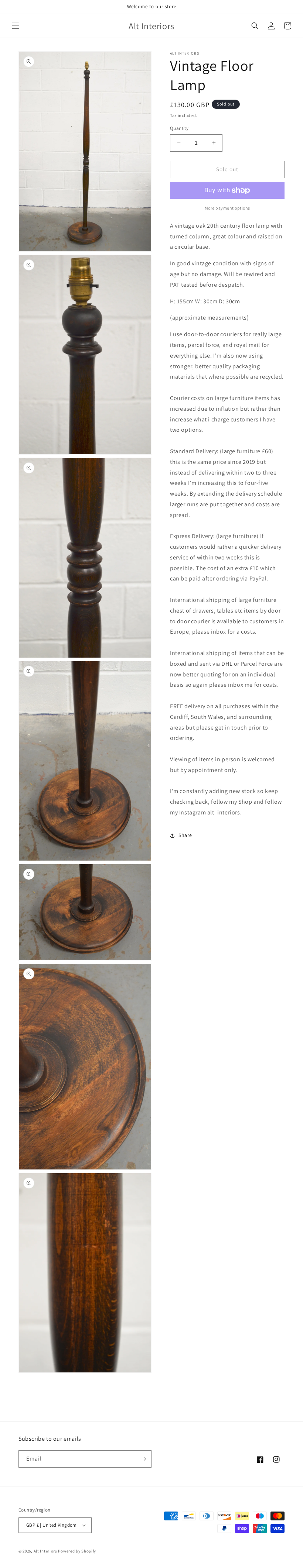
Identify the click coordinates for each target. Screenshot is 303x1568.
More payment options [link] (227, 208)
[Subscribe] (143, 1459)
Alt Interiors (45, 1551)
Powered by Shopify (77, 1551)
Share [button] (185, 835)
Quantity (179, 128)
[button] (15, 26)
